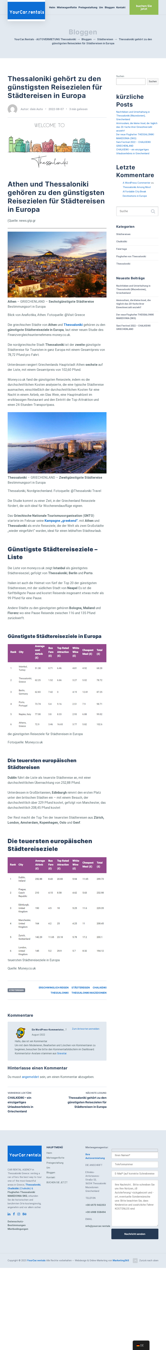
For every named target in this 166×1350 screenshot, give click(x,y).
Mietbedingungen (18, 1229)
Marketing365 (121, 1260)
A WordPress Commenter (136, 182)
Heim (52, 7)
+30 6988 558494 (95, 1212)
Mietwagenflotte (67, 7)
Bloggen (110, 7)
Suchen (120, 76)
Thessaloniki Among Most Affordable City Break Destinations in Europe (137, 191)
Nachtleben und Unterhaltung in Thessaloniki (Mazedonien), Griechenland (133, 115)
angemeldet (30, 1077)
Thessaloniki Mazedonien (89, 992)
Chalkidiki (100, 987)
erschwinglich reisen (54, 987)
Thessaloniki (60, 992)
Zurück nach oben (148, 1260)
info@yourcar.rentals (97, 1226)
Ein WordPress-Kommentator (48, 1029)
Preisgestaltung (87, 7)
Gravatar (61, 1053)
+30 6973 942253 (95, 1205)
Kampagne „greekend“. (61, 521)
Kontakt (120, 7)
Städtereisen (16, 990)
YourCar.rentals (36, 1260)
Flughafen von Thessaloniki (131, 256)
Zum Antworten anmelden (85, 1029)
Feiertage (121, 249)
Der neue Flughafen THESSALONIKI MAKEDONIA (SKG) (135, 316)
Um (101, 7)
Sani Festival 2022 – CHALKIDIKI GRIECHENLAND (133, 327)
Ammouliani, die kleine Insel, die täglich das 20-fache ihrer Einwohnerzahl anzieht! (136, 127)
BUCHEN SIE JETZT (57, 1182)
